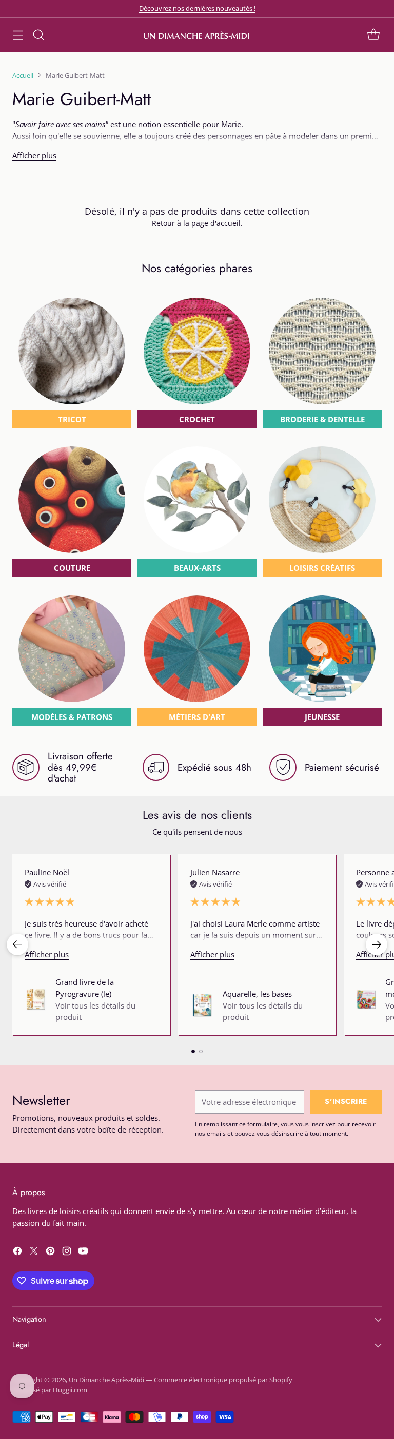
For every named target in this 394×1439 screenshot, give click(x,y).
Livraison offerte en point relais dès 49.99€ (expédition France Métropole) (197, 8)
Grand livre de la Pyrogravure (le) (84, 988)
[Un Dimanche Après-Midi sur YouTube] (83, 1252)
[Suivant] (376, 944)
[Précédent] (17, 944)
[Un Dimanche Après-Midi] (197, 35)
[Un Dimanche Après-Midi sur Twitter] (34, 1252)
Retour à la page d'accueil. (197, 223)
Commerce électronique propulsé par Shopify (223, 1379)
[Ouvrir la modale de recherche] (38, 34)
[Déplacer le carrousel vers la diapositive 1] (193, 1051)
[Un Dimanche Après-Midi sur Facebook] (17, 1252)
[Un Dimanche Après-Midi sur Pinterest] (50, 1252)
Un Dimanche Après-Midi (106, 1379)
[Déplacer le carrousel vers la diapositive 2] (201, 1051)
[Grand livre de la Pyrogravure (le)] (36, 1000)
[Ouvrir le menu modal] (17, 34)
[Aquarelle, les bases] (202, 1006)
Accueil (22, 75)
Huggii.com (70, 1389)
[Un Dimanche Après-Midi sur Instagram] (67, 1252)
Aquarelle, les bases (257, 994)
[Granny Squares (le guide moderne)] (366, 999)
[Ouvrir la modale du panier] (373, 34)
